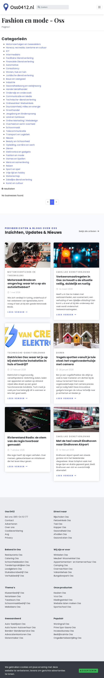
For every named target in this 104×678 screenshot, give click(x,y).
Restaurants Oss (13, 554)
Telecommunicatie (16, 131)
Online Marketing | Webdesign (22, 120)
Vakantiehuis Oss (63, 572)
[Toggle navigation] (99, 7)
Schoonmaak (13, 127)
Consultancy (12, 68)
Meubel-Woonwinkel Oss (67, 558)
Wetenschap (13, 176)
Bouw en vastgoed (15, 78)
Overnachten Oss (63, 568)
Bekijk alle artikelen (87, 231)
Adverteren (11, 523)
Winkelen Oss (61, 554)
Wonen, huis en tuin (16, 72)
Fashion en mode (15, 155)
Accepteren (88, 670)
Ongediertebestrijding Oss (67, 637)
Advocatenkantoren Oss (18, 634)
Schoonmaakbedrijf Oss (17, 603)
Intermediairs (13, 54)
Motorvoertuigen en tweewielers (23, 44)
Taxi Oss (58, 523)
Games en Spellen (15, 158)
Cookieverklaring (14, 530)
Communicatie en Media (19, 96)
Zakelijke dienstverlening (19, 179)
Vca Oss (58, 596)
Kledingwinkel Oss (63, 599)
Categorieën (14, 39)
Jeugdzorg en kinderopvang (21, 113)
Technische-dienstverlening (21, 99)
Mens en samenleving (17, 162)
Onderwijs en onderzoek (19, 92)
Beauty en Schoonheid (18, 141)
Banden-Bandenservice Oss (20, 630)
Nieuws (9, 138)
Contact (9, 520)
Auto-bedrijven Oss (15, 623)
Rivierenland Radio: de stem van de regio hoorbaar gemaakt (26, 441)
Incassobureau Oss (64, 630)
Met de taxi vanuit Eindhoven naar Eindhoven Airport (76, 442)
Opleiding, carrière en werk (20, 144)
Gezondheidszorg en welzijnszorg (23, 85)
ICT (7, 51)
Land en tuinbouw (15, 117)
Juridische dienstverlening (20, 75)
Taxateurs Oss (12, 599)
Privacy (9, 537)
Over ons (9, 527)
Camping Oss (61, 565)
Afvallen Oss (60, 534)
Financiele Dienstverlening (20, 61)
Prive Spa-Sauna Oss (65, 627)
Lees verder (16, 312)
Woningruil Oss (61, 623)
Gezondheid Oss (62, 530)
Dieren (9, 148)
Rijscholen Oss (61, 516)
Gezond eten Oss (63, 537)
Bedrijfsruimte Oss (63, 634)
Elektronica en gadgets (18, 151)
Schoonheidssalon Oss (17, 561)
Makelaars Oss (12, 606)
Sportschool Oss (62, 606)
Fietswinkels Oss (62, 520)
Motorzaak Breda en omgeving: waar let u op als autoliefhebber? (26, 283)
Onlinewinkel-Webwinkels (19, 103)
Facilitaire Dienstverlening (19, 58)
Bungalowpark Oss (63, 575)
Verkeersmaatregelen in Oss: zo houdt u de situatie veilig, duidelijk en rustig (74, 280)
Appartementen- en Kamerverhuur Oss (75, 561)
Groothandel (13, 110)
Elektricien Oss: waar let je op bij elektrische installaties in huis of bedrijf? (27, 360)
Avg (7, 534)
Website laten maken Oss (67, 603)
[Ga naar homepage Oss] (18, 7)
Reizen (9, 165)
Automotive (12, 64)
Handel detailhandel (16, 89)
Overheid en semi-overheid (20, 124)
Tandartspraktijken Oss (17, 565)
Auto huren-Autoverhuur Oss (20, 627)
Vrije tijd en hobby (15, 172)
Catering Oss (12, 558)
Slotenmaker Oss (14, 637)
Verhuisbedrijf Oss (14, 575)
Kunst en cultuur (14, 183)
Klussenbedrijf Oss (14, 592)
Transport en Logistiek (18, 134)
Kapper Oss (60, 527)
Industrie (10, 82)
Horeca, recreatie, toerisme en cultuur (26, 47)
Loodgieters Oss (13, 568)
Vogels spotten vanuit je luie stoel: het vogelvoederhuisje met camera (76, 360)
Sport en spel (13, 169)
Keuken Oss (60, 592)
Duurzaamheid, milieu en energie (23, 106)
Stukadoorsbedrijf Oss (16, 572)
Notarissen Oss (13, 596)
